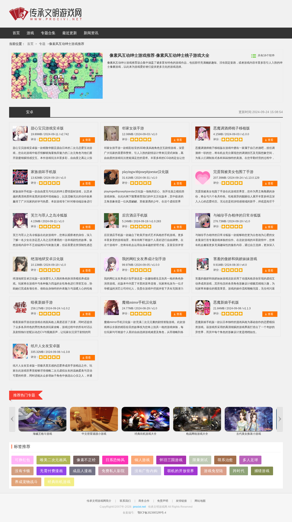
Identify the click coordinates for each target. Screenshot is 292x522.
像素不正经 (86, 460)
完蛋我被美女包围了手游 (233, 172)
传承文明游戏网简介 (99, 500)
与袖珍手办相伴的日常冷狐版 (237, 215)
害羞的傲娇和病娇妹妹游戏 (235, 259)
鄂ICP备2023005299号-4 (152, 512)
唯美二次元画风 (53, 460)
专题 (42, 44)
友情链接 (181, 500)
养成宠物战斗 (26, 482)
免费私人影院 (113, 471)
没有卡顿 (22, 471)
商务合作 (143, 500)
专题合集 (48, 33)
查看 (88, 140)
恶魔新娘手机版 (226, 302)
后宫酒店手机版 (135, 215)
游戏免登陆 (213, 471)
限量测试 (200, 460)
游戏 (30, 33)
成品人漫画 (82, 471)
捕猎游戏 (262, 471)
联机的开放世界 (180, 471)
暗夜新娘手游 (42, 302)
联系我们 (125, 500)
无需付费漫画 (51, 471)
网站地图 (200, 500)
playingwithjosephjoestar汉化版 (145, 172)
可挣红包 (22, 460)
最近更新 (69, 33)
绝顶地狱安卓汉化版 (47, 259)
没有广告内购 (146, 471)
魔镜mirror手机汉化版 (139, 302)
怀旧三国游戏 (171, 460)
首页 (16, 33)
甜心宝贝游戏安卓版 (47, 128)
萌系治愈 (225, 460)
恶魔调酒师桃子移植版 (231, 128)
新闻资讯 (91, 33)
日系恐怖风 (115, 460)
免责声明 (162, 500)
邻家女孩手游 (133, 128)
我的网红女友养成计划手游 (144, 259)
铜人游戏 (142, 460)
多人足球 (250, 460)
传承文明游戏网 (45, 14)
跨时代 (238, 471)
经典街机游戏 (59, 482)
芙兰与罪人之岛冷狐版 (49, 215)
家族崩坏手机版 (43, 172)
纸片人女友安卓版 (45, 346)
